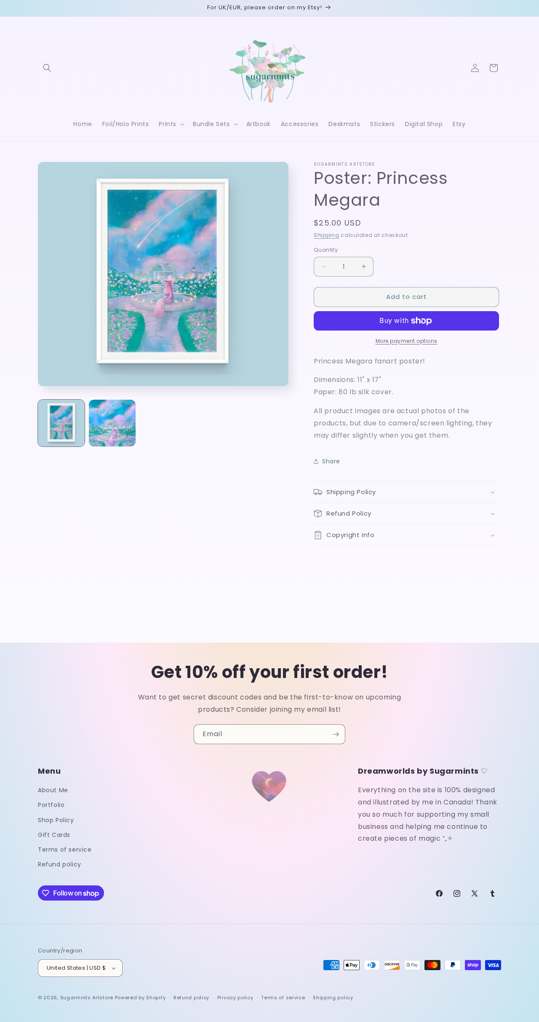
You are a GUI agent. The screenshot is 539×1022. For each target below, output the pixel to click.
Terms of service (65, 849)
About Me (53, 790)
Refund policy (59, 864)
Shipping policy (333, 997)
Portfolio (51, 805)
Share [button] (331, 461)
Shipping (326, 235)
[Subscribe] (335, 734)
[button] (47, 68)
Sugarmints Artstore (86, 997)
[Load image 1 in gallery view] (61, 423)
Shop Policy (56, 820)
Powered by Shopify (140, 997)
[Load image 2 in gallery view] (112, 423)
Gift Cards (54, 835)
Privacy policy (235, 997)
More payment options (407, 340)
